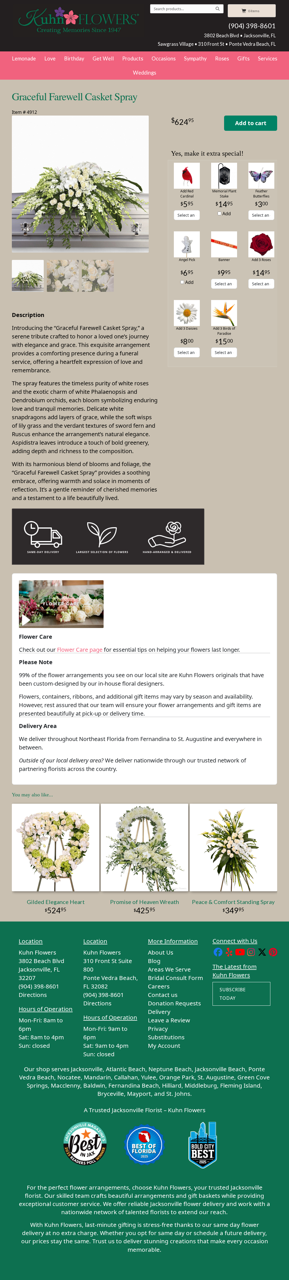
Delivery (159, 1012)
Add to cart (250, 123)
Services (267, 58)
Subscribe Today (233, 993)
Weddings (144, 72)
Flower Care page (79, 649)
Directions (33, 995)
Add (226, 213)
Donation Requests (174, 1003)
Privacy (158, 1029)
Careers (159, 986)
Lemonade (24, 58)
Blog (154, 961)
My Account (164, 1045)
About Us (160, 952)
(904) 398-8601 (252, 26)
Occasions (164, 58)
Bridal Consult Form (175, 978)
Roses (222, 58)
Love (50, 58)
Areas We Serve (169, 969)
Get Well (103, 58)
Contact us (163, 995)
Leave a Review (169, 1020)
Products (132, 58)
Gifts (243, 58)
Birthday (74, 58)
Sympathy (195, 58)
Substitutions (166, 1037)
